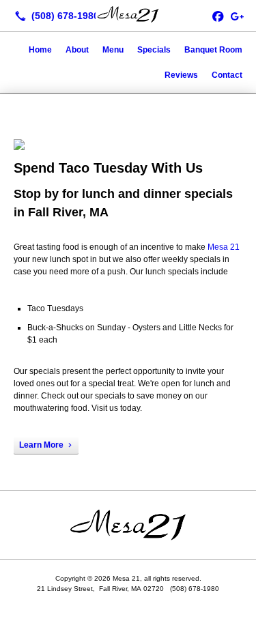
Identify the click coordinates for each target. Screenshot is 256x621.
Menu (113, 50)
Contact (227, 75)
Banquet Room (213, 50)
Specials (154, 50)
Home (40, 50)
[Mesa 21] (128, 14)
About (77, 50)
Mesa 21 (224, 247)
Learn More (41, 445)
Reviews (181, 75)
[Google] (236, 16)
